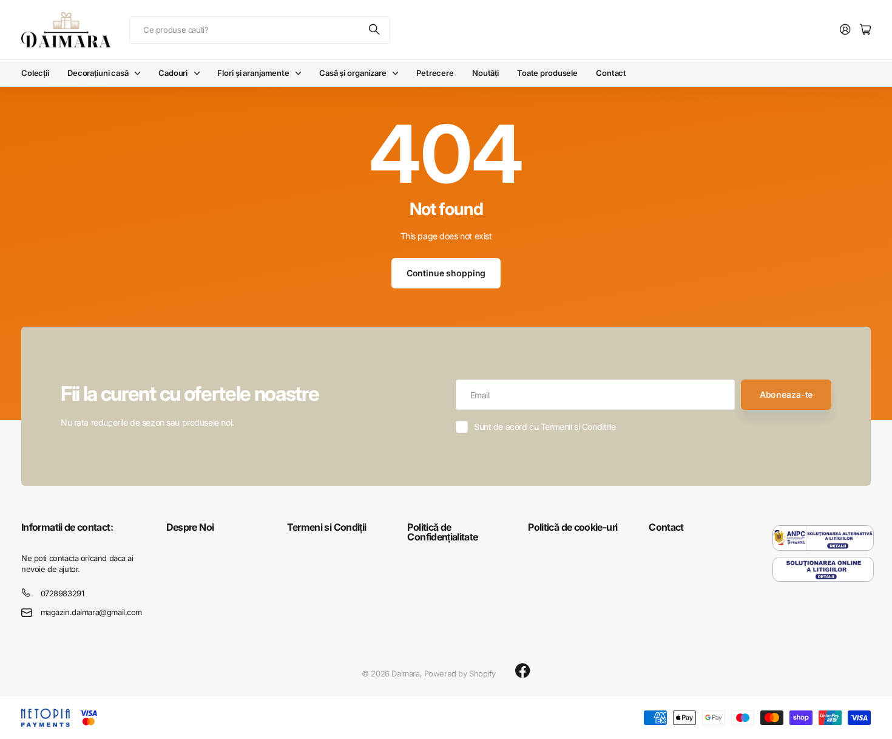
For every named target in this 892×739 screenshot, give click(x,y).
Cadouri (173, 73)
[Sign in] (845, 30)
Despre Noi (190, 527)
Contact (611, 73)
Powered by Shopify (460, 673)
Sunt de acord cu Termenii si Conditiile (545, 426)
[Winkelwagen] (865, 30)
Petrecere (435, 73)
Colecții (35, 73)
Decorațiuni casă (98, 73)
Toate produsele (547, 73)
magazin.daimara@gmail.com (92, 612)
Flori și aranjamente (253, 73)
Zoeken (375, 30)
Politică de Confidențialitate (442, 532)
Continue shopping (446, 273)
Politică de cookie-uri (572, 527)
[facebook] (522, 671)
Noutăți (485, 73)
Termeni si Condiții (327, 527)
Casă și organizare (353, 73)
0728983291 (62, 593)
